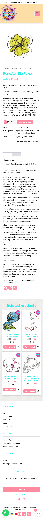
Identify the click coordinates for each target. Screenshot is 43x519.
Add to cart (25, 122)
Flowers (19, 133)
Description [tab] (7, 154)
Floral (36, 131)
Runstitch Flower (31, 141)
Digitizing (12, 68)
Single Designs (29, 133)
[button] (37, 31)
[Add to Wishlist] (5, 122)
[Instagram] (24, 499)
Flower (18, 139)
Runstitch (19, 141)
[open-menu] (37, 13)
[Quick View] (13, 342)
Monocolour (27, 139)
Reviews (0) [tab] (16, 154)
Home (5, 68)
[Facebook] (19, 499)
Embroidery (28, 131)
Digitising (19, 136)
